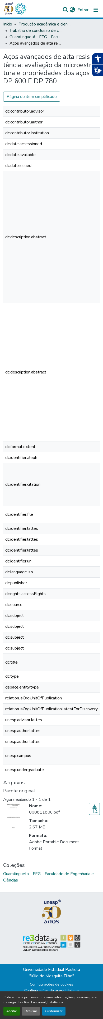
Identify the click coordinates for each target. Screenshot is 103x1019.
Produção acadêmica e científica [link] (44, 24)
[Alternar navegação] (96, 10)
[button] (20, 8)
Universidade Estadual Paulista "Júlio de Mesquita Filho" (51, 973)
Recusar (31, 1011)
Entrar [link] (82, 10)
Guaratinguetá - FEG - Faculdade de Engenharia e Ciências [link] (36, 37)
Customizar (54, 1011)
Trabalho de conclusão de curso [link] (36, 30)
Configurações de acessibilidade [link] (51, 990)
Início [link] (7, 24)
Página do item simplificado (32, 97)
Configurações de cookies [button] (51, 984)
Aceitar (11, 1011)
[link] (94, 809)
